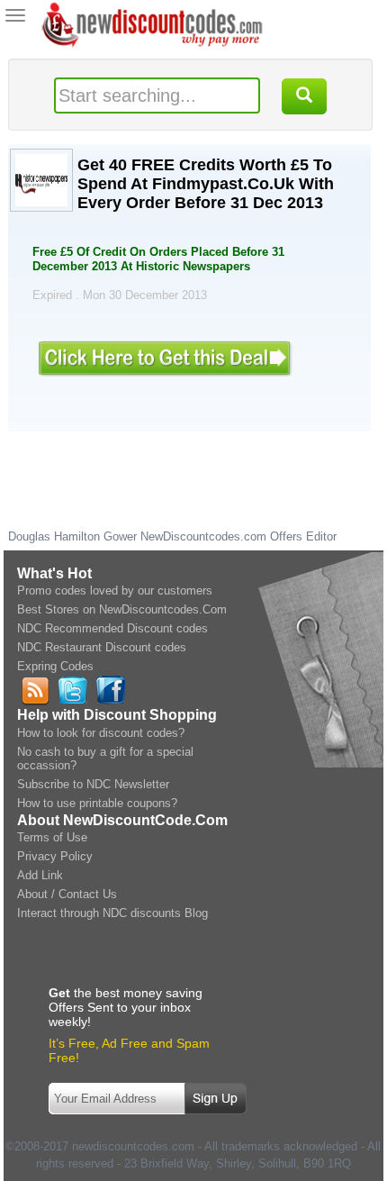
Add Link (40, 875)
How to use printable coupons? (97, 803)
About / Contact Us (67, 894)
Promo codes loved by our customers (114, 590)
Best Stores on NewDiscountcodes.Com (122, 609)
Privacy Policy (55, 856)
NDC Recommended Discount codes (112, 628)
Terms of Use (52, 837)
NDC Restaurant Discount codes (101, 647)
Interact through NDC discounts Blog (112, 913)
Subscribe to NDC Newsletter (93, 784)
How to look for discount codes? (100, 733)
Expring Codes (55, 666)
